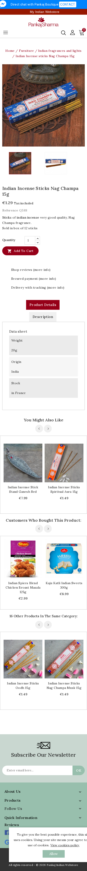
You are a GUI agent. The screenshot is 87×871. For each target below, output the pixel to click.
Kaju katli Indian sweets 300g (64, 585)
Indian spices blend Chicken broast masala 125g (23, 587)
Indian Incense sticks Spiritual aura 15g (64, 489)
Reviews (11, 825)
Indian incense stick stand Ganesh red (23, 489)
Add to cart (20, 251)
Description (43, 317)
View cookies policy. (64, 845)
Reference (10, 210)
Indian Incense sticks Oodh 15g (23, 685)
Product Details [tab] (42, 305)
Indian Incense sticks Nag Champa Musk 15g (64, 685)
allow (53, 854)
